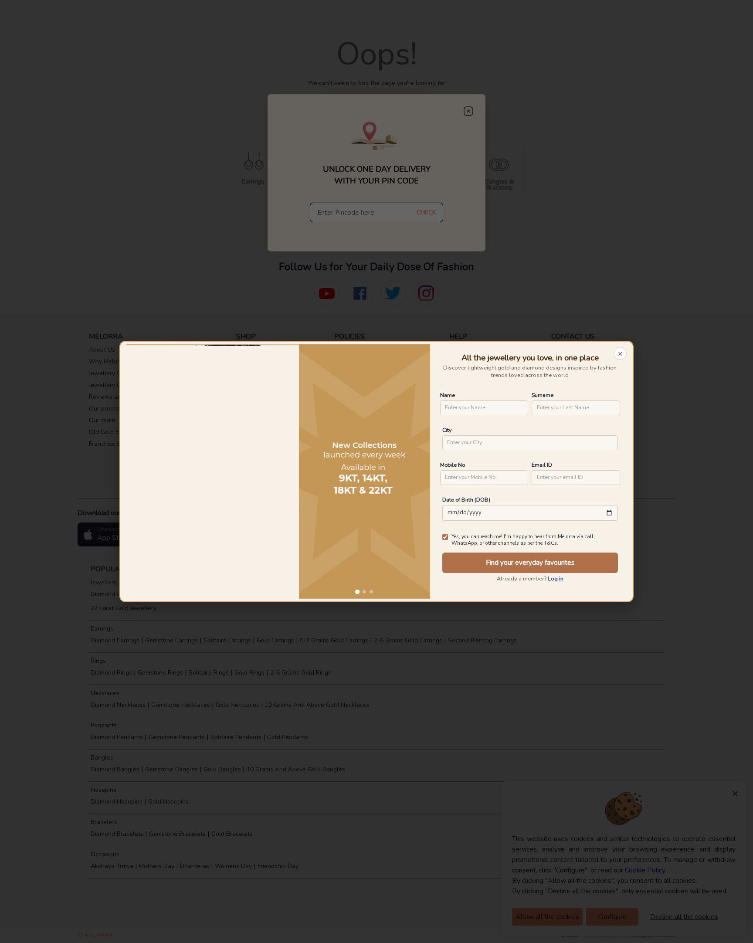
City (446, 430)
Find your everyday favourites (530, 562)
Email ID (542, 464)
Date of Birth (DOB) (466, 499)
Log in (555, 579)
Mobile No (452, 464)
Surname (542, 395)
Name (447, 395)
